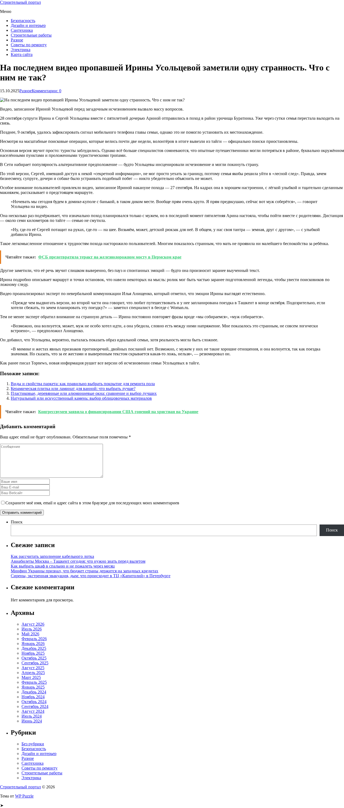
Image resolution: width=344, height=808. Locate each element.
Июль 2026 (32, 629)
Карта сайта (22, 54)
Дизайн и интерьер (28, 25)
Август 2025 (33, 667)
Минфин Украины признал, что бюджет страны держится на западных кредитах (84, 571)
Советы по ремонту (29, 44)
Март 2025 (31, 677)
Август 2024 (33, 711)
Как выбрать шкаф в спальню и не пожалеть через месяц (63, 566)
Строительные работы (31, 35)
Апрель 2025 (33, 672)
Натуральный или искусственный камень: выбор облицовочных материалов (81, 398)
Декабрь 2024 (34, 692)
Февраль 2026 (34, 638)
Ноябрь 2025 (33, 653)
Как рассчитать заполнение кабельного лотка (52, 556)
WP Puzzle (24, 796)
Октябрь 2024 (34, 701)
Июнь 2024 (32, 721)
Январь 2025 (33, 687)
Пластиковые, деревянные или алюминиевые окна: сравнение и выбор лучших (84, 393)
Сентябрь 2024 (35, 706)
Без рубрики (33, 744)
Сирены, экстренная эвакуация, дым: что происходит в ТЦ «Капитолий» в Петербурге (90, 575)
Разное (17, 40)
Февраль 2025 (34, 682)
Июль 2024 (32, 716)
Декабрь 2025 (34, 648)
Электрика (20, 49)
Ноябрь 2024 (33, 696)
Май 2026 (30, 634)
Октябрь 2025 (34, 658)
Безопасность (23, 20)
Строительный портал (20, 2)
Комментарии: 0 (46, 90)
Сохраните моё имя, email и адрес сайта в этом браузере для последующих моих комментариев (92, 503)
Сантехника (22, 30)
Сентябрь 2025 (35, 663)
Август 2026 (33, 624)
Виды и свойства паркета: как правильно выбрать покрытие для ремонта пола (83, 383)
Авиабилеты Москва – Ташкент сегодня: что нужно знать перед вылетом (78, 561)
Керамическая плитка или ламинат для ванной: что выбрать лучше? (73, 388)
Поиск (17, 522)
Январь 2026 (33, 643)
